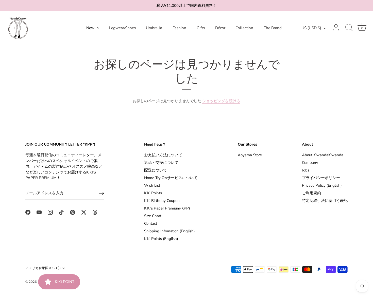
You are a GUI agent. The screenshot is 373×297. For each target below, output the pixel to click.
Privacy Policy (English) (322, 185)
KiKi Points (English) (161, 238)
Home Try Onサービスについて (170, 177)
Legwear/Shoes (122, 27)
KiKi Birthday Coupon (162, 200)
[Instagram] (50, 212)
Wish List (152, 185)
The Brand (273, 27)
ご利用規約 (311, 193)
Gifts (201, 27)
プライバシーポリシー (321, 177)
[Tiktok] (61, 212)
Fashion (179, 27)
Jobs (305, 170)
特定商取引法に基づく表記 (325, 200)
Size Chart (152, 215)
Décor (220, 27)
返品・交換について (161, 162)
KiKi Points (153, 193)
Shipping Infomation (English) (169, 231)
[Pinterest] (72, 212)
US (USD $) (311, 28)
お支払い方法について (163, 155)
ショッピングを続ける (221, 100)
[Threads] (94, 212)
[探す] (348, 27)
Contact (150, 223)
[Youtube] (39, 212)
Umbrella (154, 27)
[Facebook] (27, 212)
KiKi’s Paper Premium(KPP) (167, 208)
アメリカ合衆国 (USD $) (43, 268)
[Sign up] (101, 193)
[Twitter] (83, 212)
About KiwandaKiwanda (322, 155)
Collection (244, 27)
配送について (155, 170)
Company (310, 162)
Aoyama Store (250, 155)
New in (92, 27)
